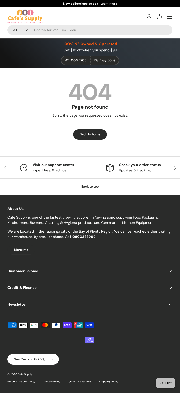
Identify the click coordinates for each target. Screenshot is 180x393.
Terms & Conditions (80, 381)
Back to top (90, 187)
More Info (21, 250)
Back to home (90, 134)
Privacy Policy (51, 381)
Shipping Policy (108, 381)
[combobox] (90, 30)
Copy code (107, 60)
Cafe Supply (25, 374)
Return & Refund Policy (21, 381)
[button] (159, 16)
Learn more (108, 4)
